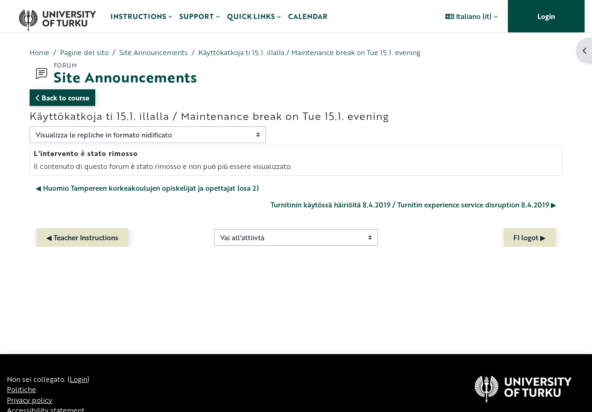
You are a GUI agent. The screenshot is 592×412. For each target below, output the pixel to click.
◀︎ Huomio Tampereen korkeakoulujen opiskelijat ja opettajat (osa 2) (147, 188)
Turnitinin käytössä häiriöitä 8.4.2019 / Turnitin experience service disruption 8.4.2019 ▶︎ (413, 205)
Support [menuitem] (196, 16)
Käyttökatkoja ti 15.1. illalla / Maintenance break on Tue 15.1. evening (309, 52)
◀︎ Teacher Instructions (82, 237)
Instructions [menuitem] (138, 16)
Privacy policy (29, 400)
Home (39, 52)
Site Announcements (153, 52)
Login (546, 16)
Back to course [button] (64, 98)
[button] (471, 16)
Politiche (21, 389)
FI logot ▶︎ (529, 237)
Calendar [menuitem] (307, 16)
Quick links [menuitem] (251, 16)
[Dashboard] (57, 16)
